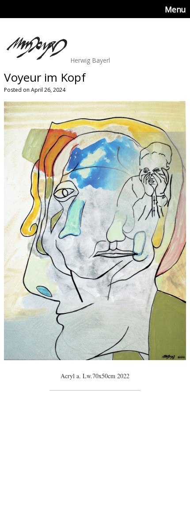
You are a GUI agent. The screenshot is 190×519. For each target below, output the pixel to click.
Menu (175, 9)
